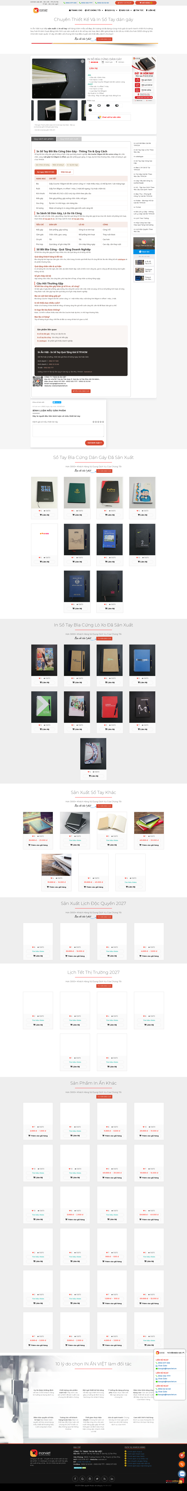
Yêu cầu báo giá (81, 391)
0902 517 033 (70, 3)
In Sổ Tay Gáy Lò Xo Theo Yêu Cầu (144, 151)
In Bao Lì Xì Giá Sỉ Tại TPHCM (142, 169)
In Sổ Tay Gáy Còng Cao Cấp (143, 162)
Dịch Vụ (111, 10)
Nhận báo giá (66, 172)
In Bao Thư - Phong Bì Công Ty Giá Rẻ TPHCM (143, 195)
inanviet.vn (88, 372)
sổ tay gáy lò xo (48, 219)
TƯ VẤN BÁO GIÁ (104, 39)
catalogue (121, 259)
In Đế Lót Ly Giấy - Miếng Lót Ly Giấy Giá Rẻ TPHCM (144, 213)
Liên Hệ (151, 10)
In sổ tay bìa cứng (44, 337)
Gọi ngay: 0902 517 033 (45, 172)
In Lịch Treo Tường (141, 218)
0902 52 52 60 (103, 3)
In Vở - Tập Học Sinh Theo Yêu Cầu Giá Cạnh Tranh (144, 188)
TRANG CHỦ (76, 10)
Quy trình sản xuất (69, 139)
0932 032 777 (86, 3)
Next (88, 110)
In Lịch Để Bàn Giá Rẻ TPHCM (142, 144)
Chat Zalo (162, 1366)
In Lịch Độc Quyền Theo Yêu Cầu (143, 230)
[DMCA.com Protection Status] (80, 1468)
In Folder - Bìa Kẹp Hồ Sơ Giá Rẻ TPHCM (143, 202)
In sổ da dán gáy (43, 334)
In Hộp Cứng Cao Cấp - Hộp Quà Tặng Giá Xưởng (143, 224)
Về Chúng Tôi (94, 10)
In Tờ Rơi (137, 207)
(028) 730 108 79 (83, 1462)
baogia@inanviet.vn (167, 1369)
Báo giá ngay (125, 3)
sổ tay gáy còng (78, 219)
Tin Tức (139, 10)
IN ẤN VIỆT (107, 1486)
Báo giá (125, 10)
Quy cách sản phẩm (44, 139)
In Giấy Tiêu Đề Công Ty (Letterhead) (143, 182)
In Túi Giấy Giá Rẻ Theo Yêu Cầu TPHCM (143, 175)
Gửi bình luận (94, 443)
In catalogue (42, 341)
